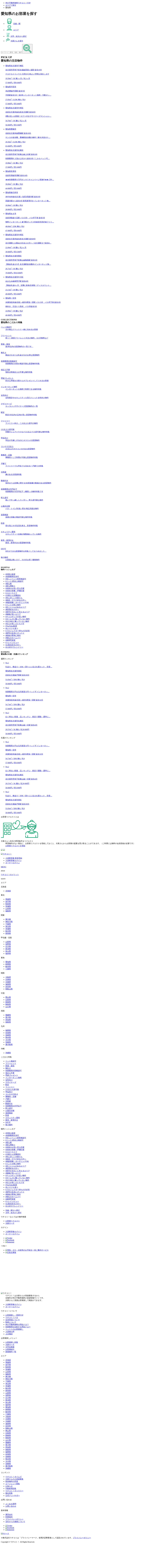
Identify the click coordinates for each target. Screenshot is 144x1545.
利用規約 (9, 1517)
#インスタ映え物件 (13, 605)
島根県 (8, 1002)
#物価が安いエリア (13, 614)
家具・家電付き (11, 1120)
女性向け (9, 1080)
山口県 (8, 1007)
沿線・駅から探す (12, 1210)
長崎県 (8, 1035)
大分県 (8, 1040)
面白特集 (9, 1493)
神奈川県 (9, 922)
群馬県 (8, 933)
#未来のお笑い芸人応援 (14, 588)
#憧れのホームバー (13, 638)
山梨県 (8, 942)
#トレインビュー (12, 642)
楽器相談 (9, 1113)
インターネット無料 (13, 1078)
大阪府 (8, 977)
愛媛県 (8, 1015)
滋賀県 (8, 984)
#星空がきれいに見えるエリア (17, 612)
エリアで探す (10, 5)
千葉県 (8, 924)
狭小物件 (9, 1125)
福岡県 (8, 1030)
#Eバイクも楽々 (11, 628)
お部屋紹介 (9, 1349)
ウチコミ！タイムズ (13, 1477)
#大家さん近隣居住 (13, 595)
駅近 (7, 1085)
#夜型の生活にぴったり (14, 633)
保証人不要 (9, 1073)
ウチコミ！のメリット (10, 875)
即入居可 (9, 1108)
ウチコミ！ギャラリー (14, 1491)
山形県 (8, 909)
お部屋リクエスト (12, 1221)
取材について (10, 1322)
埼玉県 (8, 926)
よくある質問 (10, 1504)
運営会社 (9, 1514)
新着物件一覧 (10, 1352)
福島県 (8, 911)
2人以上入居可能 (12, 1089)
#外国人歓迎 (10, 574)
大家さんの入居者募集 (14, 1479)
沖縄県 (8, 1053)
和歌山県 (9, 989)
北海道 (8, 891)
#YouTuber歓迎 (11, 626)
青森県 (8, 899)
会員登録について (12, 1320)
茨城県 (8, 929)
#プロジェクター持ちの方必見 (17, 631)
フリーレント (10, 1063)
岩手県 (8, 902)
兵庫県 (8, 980)
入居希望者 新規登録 (13, 858)
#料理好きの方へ (12, 610)
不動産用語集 (10, 1488)
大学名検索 (9, 1347)
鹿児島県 (9, 1044)
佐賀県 (8, 1033)
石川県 (8, 946)
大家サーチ (9, 1223)
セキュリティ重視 (12, 1118)
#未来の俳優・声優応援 (14, 591)
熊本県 (8, 1037)
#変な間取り (10, 586)
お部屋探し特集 (11, 1342)
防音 (7, 1115)
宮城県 (8, 906)
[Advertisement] (72, 1273)
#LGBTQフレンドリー (14, 647)
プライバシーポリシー (14, 1519)
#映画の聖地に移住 (13, 635)
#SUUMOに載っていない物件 (17, 621)
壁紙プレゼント (11, 1075)
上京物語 (9, 1334)
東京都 (8, 919)
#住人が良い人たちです (14, 624)
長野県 (8, 944)
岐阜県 (8, 966)
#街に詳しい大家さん (13, 598)
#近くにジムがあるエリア (15, 607)
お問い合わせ (10, 1506)
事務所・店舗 (10, 1096)
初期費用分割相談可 (13, 1071)
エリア (16, 30)
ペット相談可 (10, 1061)
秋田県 (8, 904)
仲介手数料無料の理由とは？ (17, 1324)
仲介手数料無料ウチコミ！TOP (17, 3)
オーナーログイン (12, 863)
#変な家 (8, 584)
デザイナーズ (10, 1082)
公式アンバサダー (12, 1496)
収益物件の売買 (11, 1481)
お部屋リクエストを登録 (15, 846)
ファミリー (9, 1087)
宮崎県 (8, 1042)
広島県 (8, 1000)
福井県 (8, 953)
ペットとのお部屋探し (14, 1329)
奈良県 (8, 987)
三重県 (8, 969)
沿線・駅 (16, 24)
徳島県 (8, 1022)
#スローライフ (11, 593)
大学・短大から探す (18, 36)
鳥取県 (8, 1004)
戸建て (8, 1099)
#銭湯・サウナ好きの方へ (15, 600)
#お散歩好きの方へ (13, 645)
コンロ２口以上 (11, 1094)
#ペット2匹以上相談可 (14, 581)
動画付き (9, 1104)
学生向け (9, 1092)
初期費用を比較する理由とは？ (18, 1327)
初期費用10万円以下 (13, 1106)
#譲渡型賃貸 (10, 640)
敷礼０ (8, 1068)
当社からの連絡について (15, 1522)
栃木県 (8, 931)
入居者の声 (9, 1332)
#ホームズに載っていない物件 (17, 619)
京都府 (8, 982)
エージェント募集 (12, 1484)
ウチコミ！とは (11, 1317)
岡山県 (8, 997)
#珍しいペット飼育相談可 (15, 579)
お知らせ (9, 1486)
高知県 (8, 1020)
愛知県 (8, 962)
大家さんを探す (17, 41)
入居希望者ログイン (13, 860)
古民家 (8, 1101)
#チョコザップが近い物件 (15, 617)
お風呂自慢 (9, 1111)
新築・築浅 (9, 1066)
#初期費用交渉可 (12, 577)
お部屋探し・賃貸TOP (14, 1315)
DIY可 (7, 1122)
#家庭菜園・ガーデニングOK (17, 602)
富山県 (8, 951)
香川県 (8, 1017)
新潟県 (8, 949)
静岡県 (8, 964)
